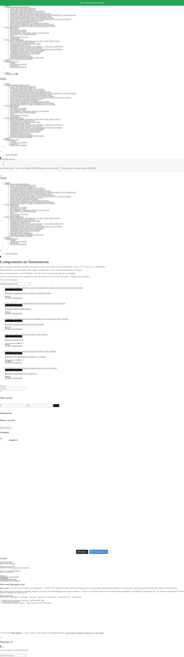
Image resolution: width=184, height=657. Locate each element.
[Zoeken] (1, 391)
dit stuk (72, 273)
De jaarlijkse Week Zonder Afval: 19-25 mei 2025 (28, 12)
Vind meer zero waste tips (10, 580)
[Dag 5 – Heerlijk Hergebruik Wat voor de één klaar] (115, 456)
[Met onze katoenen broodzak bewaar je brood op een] (161, 516)
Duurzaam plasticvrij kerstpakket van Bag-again (27, 57)
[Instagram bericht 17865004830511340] (115, 527)
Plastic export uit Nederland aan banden (24, 22)
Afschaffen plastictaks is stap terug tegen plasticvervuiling (30, 14)
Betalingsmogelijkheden (18, 67)
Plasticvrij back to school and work (22, 42)
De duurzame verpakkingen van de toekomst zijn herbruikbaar (32, 25)
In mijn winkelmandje (13, 290)
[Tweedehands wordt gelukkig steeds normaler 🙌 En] (115, 476)
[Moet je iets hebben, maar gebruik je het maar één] (68, 474)
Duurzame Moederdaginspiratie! (21, 56)
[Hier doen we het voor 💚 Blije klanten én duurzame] (68, 496)
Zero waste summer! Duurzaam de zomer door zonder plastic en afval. (35, 41)
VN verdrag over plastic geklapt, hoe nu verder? (27, 11)
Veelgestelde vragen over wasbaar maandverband (27, 51)
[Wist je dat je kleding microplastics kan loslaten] (22, 537)
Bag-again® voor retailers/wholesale (23, 34)
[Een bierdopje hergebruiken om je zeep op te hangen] (161, 531)
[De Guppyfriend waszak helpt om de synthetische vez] (115, 515)
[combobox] (13, 388)
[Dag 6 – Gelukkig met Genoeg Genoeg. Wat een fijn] (68, 454)
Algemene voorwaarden (9, 577)
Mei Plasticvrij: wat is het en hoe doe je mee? (26, 48)
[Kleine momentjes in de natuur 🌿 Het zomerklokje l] (22, 516)
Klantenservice (11, 61)
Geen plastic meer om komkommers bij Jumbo (26, 21)
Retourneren (14, 65)
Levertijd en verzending (18, 64)
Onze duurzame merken (18, 30)
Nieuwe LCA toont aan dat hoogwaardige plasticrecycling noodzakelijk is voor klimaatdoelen (43, 15)
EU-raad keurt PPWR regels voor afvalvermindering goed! (31, 16)
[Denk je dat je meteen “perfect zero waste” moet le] (115, 497)
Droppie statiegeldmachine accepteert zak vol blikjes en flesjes (32, 18)
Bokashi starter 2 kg (14, 340)
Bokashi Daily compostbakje (18, 309)
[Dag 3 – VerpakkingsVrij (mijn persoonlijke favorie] (22, 477)
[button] (6, 302)
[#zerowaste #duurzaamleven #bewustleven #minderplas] (22, 493)
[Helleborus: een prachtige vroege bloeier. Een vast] (68, 530)
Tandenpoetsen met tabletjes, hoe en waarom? (26, 52)
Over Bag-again (12, 27)
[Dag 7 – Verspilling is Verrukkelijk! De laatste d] (22, 455)
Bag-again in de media (18, 31)
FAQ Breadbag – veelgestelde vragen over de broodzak (29, 33)
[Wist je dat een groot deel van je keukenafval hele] (161, 497)
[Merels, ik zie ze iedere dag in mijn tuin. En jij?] (68, 513)
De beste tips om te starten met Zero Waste (25, 44)
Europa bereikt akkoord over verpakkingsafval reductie (29, 23)
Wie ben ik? (14, 29)
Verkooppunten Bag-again (19, 37)
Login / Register (11, 155)
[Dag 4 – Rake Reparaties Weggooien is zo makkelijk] (161, 452)
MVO (12, 36)
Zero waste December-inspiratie (21, 59)
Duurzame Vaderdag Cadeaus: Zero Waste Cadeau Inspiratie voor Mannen (36, 49)
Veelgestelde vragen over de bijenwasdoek (25, 53)
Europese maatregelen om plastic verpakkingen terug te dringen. (33, 26)
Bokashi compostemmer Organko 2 (21, 373)
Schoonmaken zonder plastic (20, 45)
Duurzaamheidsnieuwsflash (17, 7)
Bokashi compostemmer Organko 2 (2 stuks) (25, 356)
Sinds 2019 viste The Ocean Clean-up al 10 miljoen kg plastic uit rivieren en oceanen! (40, 19)
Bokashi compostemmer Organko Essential (24, 324)
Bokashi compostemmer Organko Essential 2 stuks (28, 293)
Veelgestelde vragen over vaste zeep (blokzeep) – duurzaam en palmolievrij (36, 46)
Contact (12, 63)
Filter (56, 405)
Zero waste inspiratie (14, 39)
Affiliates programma (8, 579)
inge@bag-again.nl (7, 563)
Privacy (3, 575)
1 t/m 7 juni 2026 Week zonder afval (23, 8)
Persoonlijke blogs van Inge (20, 55)
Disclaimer (4, 578)
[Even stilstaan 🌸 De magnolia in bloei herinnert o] (161, 476)
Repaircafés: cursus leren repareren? (22, 10)
